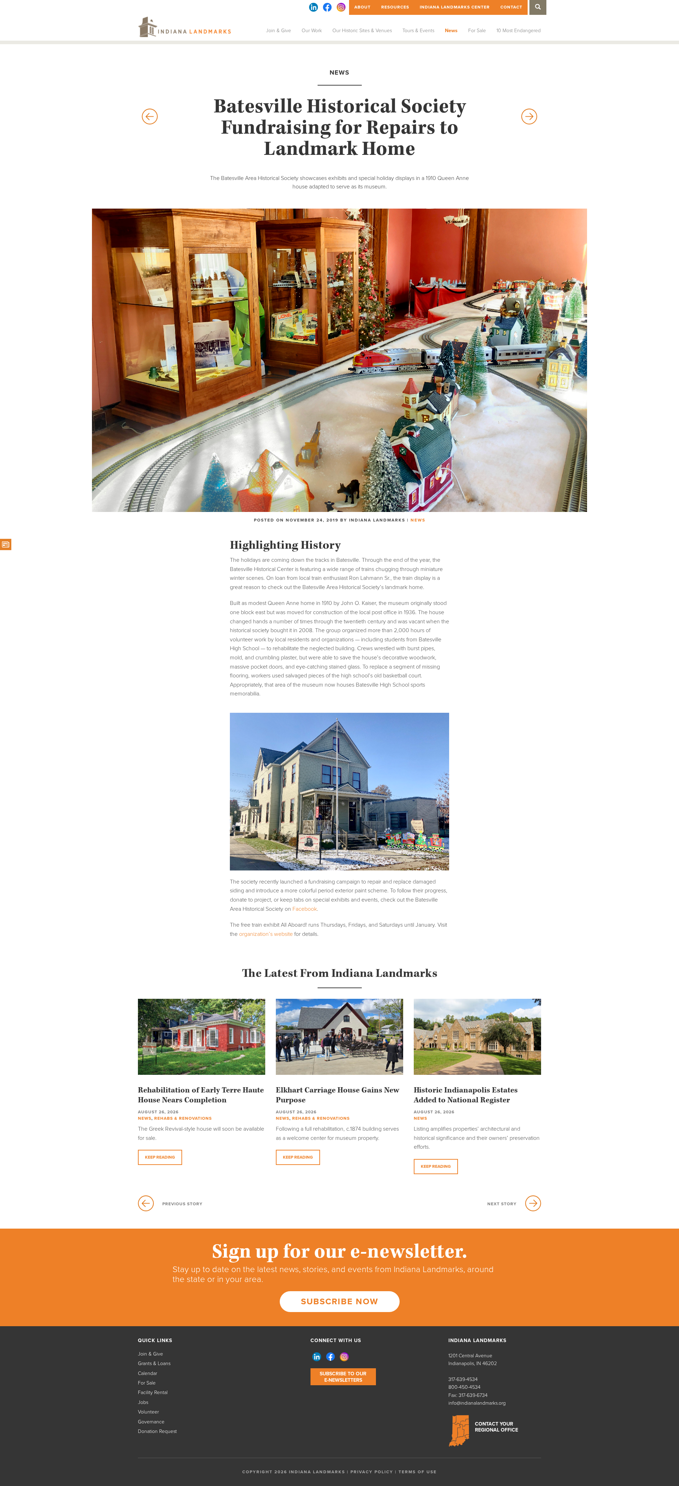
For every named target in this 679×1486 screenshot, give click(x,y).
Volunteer (148, 1412)
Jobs (143, 1402)
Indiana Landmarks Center (455, 7)
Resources (395, 7)
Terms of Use (418, 1471)
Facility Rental (153, 1392)
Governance (151, 1422)
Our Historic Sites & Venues (362, 31)
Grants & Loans (154, 1363)
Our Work (312, 31)
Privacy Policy (371, 1471)
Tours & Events (418, 31)
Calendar (147, 1373)
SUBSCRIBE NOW (339, 1301)
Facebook (304, 909)
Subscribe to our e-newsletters (343, 1377)
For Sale (477, 31)
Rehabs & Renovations (183, 1118)
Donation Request (157, 1431)
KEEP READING (160, 1157)
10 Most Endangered (519, 31)
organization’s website (266, 934)
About (362, 7)
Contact (511, 7)
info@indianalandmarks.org (477, 1403)
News (451, 31)
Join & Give (278, 31)
